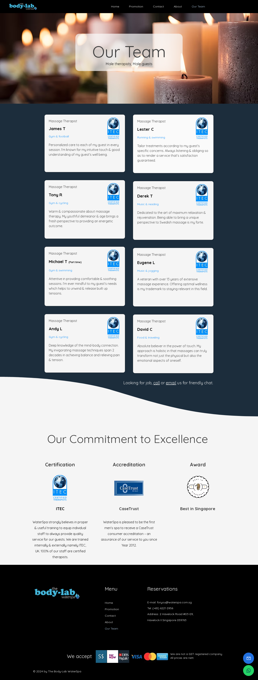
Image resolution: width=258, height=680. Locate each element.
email (171, 382)
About (109, 622)
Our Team (111, 628)
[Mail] (248, 658)
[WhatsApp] (248, 670)
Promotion (112, 609)
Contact (110, 615)
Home (109, 603)
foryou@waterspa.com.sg (174, 602)
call (156, 382)
